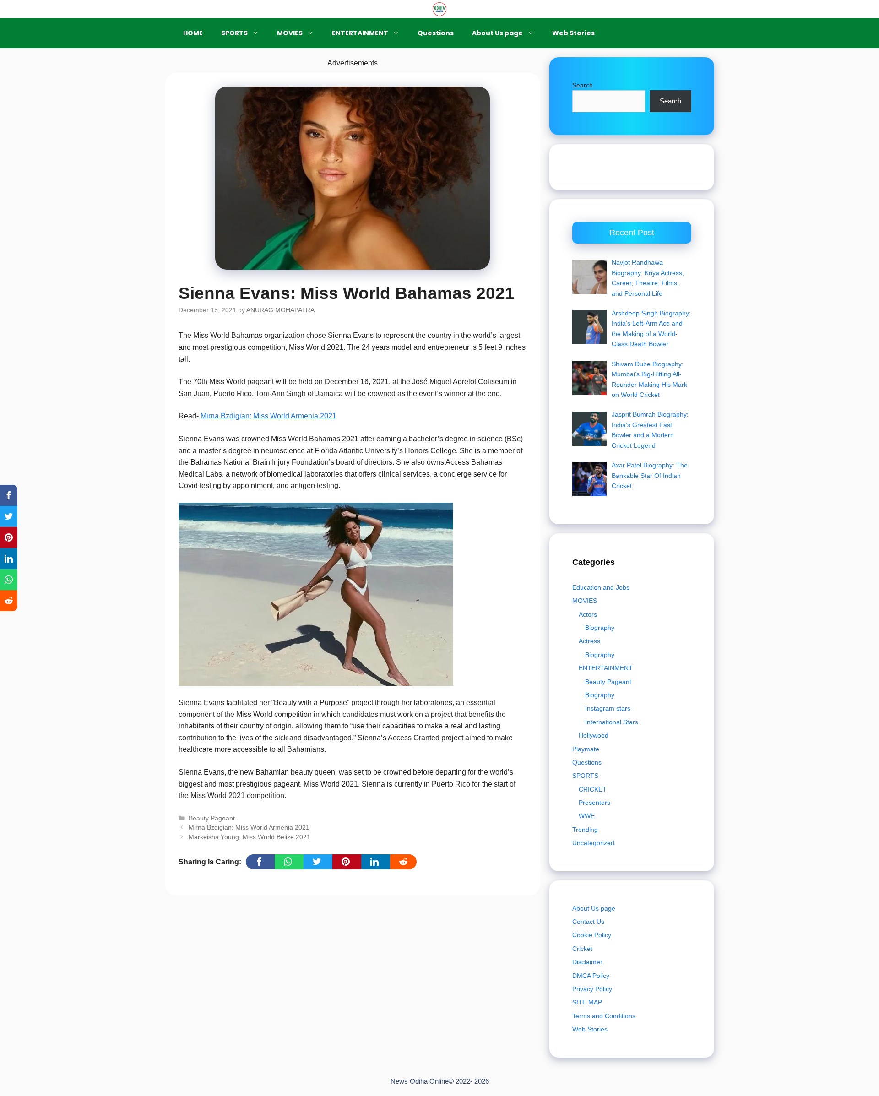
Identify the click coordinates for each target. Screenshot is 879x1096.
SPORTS (234, 33)
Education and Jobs (600, 587)
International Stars (611, 722)
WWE (587, 815)
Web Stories (573, 33)
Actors (588, 614)
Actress (589, 641)
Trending (585, 829)
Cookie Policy (591, 935)
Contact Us (588, 921)
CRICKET (593, 789)
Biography (599, 627)
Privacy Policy (592, 989)
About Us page (497, 33)
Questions (436, 33)
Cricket (582, 948)
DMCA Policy (590, 975)
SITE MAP (587, 1002)
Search (582, 85)
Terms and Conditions (603, 1016)
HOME (193, 33)
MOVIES (290, 33)
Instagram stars (607, 708)
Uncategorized (593, 842)
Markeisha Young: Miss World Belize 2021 (249, 837)
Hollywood (593, 735)
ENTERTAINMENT (360, 33)
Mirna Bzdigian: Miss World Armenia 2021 (268, 416)
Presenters (594, 802)
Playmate (585, 749)
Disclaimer (587, 962)
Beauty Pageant (212, 818)
